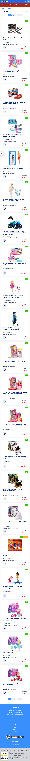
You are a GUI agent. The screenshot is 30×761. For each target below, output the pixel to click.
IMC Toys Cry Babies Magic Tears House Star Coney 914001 (14, 619)
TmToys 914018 (13, 657)
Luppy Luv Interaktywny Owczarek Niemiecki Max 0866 (13, 489)
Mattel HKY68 (13, 334)
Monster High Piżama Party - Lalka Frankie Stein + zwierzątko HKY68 (13, 328)
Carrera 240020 (13, 560)
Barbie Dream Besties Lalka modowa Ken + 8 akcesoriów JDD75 (14, 199)
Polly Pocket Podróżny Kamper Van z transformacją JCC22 (13, 135)
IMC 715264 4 (13, 398)
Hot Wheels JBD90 (14, 237)
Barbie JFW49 (13, 76)
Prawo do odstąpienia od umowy (15, 714)
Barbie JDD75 (13, 205)
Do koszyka (4, 47)
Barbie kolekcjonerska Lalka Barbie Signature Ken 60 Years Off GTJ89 (13, 167)
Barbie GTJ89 (13, 173)
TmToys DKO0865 (14, 463)
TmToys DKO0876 (14, 528)
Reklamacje (15, 717)
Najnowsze (5, 11)
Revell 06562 (13, 108)
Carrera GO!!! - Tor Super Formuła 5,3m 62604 (14, 38)
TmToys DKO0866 (14, 495)
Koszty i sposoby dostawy (15, 712)
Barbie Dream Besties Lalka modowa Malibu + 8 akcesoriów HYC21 (14, 296)
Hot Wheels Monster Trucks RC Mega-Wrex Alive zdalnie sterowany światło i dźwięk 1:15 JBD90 (14, 233)
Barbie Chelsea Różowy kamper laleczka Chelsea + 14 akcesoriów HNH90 (15, 264)
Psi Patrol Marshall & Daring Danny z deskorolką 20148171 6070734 (13, 587)
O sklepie (15, 727)
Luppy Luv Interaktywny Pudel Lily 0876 (14, 521)
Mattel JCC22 (13, 141)
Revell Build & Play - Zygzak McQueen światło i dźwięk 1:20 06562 (14, 102)
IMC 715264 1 (13, 431)
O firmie (15, 729)
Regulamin (15, 719)
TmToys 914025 (13, 689)
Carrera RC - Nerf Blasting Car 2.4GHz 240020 (14, 554)
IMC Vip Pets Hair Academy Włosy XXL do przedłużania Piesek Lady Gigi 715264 (15, 360)
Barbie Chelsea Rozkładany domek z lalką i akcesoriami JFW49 (13, 70)
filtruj (24, 11)
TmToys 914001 (13, 625)
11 (18, 15)
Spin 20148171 (13, 593)
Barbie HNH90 (13, 270)
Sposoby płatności (15, 721)
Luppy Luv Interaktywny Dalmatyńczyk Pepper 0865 (14, 457)
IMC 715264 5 (13, 366)
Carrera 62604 (13, 44)
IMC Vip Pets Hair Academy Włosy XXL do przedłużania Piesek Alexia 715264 (15, 392)
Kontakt (15, 731)
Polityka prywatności (15, 710)
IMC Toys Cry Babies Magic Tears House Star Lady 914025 (14, 683)
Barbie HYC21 (13, 302)
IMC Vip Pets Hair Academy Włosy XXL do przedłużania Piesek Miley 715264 (15, 425)
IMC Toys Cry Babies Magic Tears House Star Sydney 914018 (14, 651)
